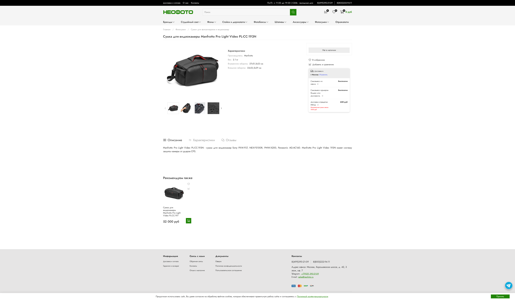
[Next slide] (219, 70)
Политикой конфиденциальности (312, 296)
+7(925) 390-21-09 (310, 273)
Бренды (167, 22)
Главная (166, 29)
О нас (186, 2)
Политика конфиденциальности (228, 266)
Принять (500, 296)
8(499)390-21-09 (325, 2)
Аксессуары (299, 22)
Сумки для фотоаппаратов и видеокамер (210, 29)
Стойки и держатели (233, 22)
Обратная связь (196, 261)
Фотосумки (321, 22)
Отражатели (342, 22)
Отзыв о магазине (197, 270)
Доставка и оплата (171, 2)
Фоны (210, 22)
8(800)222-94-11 (344, 2)
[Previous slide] (167, 70)
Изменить (323, 74)
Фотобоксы (260, 22)
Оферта (218, 261)
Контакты (195, 2)
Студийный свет (189, 22)
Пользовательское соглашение (228, 270)
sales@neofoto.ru (305, 277)
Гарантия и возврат (171, 266)
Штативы (279, 22)
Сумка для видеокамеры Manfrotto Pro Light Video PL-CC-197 (172, 211)
